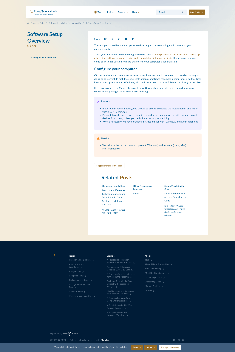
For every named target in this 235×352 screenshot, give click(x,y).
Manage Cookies (152, 286)
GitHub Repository (153, 277)
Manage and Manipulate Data (79, 285)
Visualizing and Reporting (80, 296)
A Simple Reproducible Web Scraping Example (119, 306)
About (134, 12)
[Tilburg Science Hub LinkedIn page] (183, 341)
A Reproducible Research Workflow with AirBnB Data (119, 261)
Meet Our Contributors (155, 273)
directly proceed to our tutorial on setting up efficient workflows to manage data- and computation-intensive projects (147, 56)
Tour (99, 12)
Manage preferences (170, 347)
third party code (80, 346)
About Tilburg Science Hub (157, 264)
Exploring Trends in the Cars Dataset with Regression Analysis (119, 284)
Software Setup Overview (97, 23)
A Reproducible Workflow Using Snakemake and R (118, 299)
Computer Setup (38, 23)
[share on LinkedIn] (119, 38)
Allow (149, 347)
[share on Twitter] (112, 38)
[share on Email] (126, 38)
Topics (110, 12)
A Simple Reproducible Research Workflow (117, 313)
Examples (122, 12)
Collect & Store (76, 291)
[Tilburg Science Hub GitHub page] (174, 341)
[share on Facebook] (105, 38)
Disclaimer (105, 340)
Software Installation (58, 23)
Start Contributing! (153, 268)
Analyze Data (75, 271)
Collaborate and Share (79, 280)
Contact (148, 290)
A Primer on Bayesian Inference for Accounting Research (121, 275)
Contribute (195, 12)
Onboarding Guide (153, 281)
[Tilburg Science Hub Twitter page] (179, 341)
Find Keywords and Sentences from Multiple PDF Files (120, 292)
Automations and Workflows (76, 265)
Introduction (76, 23)
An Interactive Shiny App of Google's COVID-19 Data (119, 268)
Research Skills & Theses (80, 259)
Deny (135, 347)
